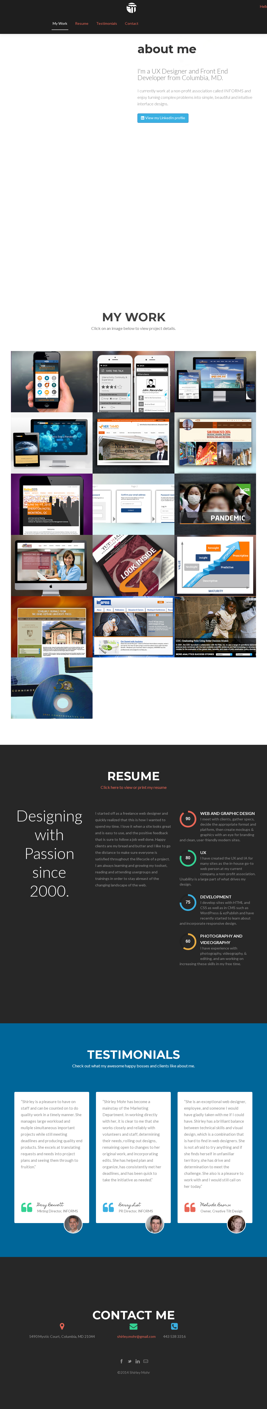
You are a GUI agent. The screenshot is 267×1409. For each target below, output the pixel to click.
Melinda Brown (216, 1205)
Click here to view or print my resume (134, 787)
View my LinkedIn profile (164, 118)
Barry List (129, 1205)
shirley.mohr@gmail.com (136, 1336)
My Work (60, 23)
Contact (131, 23)
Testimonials (106, 23)
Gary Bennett (50, 1205)
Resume (81, 23)
